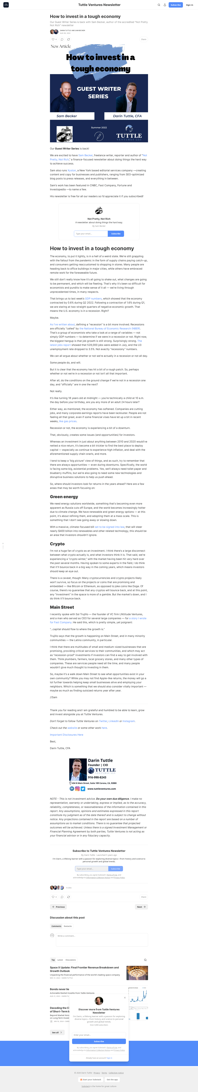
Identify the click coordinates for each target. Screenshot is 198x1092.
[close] (125, 997)
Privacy (97, 1073)
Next (139, 906)
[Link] (46, 248)
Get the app (112, 1079)
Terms (104, 1073)
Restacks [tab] (68, 926)
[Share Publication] (165, 5)
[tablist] (61, 926)
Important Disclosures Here (66, 734)
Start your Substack (92, 1079)
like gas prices (68, 421)
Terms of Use (112, 1047)
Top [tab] (53, 960)
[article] (99, 974)
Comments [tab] (56, 926)
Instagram (129, 721)
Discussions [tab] (71, 960)
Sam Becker (80, 30)
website (72, 727)
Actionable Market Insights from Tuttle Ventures (72, 993)
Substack (86, 1086)
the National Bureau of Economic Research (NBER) (109, 328)
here (104, 727)
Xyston (72, 170)
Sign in (189, 5)
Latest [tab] (60, 960)
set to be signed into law (109, 526)
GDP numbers (93, 298)
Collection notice (116, 1073)
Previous (60, 906)
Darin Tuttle (65, 30)
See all (55, 1032)
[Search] (159, 5)
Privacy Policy (119, 1050)
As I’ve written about (62, 324)
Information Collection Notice (98, 1050)
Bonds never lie (59, 989)
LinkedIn (114, 721)
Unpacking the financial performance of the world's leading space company (85, 974)
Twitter (103, 721)
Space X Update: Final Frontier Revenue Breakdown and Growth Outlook (84, 969)
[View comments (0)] (62, 39)
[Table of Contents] (3, 546)
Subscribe (176, 5)
